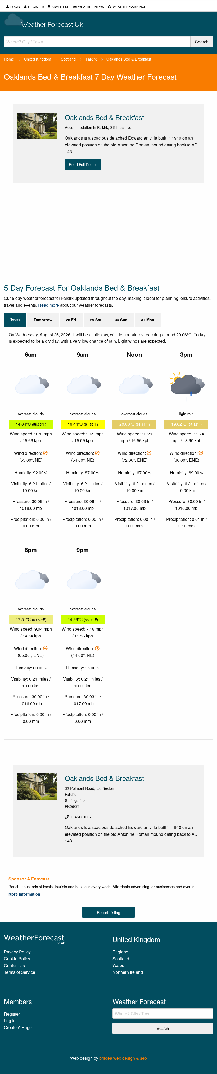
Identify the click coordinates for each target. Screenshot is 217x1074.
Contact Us (14, 965)
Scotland (68, 59)
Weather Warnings (129, 6)
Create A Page (18, 1027)
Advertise (60, 6)
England (120, 952)
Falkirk (91, 59)
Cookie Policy (17, 959)
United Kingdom (37, 59)
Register (36, 6)
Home (9, 59)
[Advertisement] (108, 232)
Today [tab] (15, 319)
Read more (48, 305)
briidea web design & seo (123, 1058)
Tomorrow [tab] (43, 319)
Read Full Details (83, 164)
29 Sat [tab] (95, 319)
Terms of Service (19, 972)
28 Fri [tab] (71, 319)
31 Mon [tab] (147, 319)
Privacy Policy (17, 952)
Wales (118, 965)
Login (15, 6)
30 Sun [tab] (121, 319)
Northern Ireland (127, 972)
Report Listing (108, 912)
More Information (24, 894)
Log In (10, 1020)
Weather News (91, 6)
